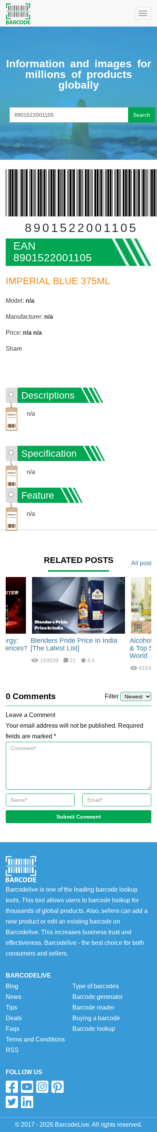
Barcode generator (97, 997)
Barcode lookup (93, 1028)
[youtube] (27, 1087)
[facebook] (12, 1087)
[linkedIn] (27, 1102)
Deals (14, 1018)
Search (141, 115)
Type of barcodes (95, 986)
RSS (12, 1050)
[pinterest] (57, 1087)
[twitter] (12, 1102)
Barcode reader (93, 1007)
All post (141, 563)
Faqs (12, 1028)
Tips (11, 1007)
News (13, 997)
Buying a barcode (96, 1018)
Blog (12, 986)
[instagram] (42, 1087)
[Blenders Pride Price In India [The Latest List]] (78, 605)
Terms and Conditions (35, 1039)
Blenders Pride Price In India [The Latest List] (73, 644)
